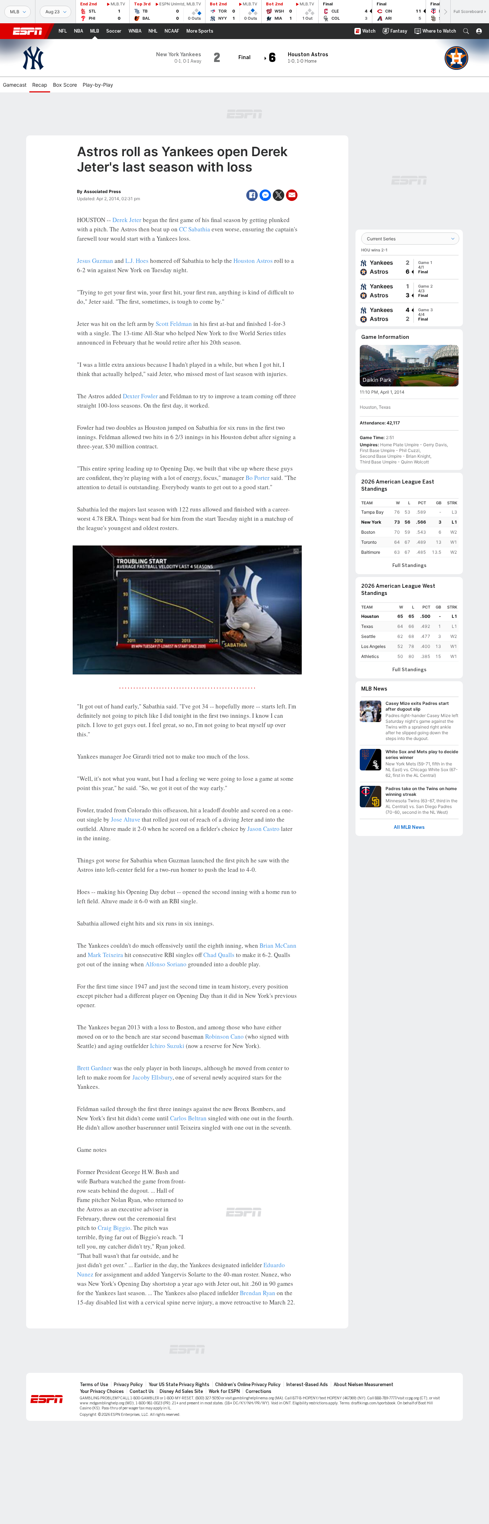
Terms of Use (94, 1384)
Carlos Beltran (188, 1118)
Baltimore (370, 552)
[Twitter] (278, 195)
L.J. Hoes (137, 260)
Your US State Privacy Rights (179, 1384)
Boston (368, 532)
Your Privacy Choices (102, 1391)
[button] (466, 31)
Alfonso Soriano (166, 964)
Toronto (369, 542)
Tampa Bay (372, 512)
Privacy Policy (128, 1384)
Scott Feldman (174, 323)
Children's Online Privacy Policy (248, 1384)
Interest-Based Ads (307, 1384)
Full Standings (409, 565)
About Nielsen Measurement (363, 1384)
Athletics (370, 656)
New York (371, 522)
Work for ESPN (224, 1391)
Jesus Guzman (95, 260)
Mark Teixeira (105, 955)
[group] (409, 267)
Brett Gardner (94, 1068)
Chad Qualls (218, 955)
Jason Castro (263, 829)
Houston (370, 616)
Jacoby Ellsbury (152, 1077)
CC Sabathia (194, 229)
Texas (367, 626)
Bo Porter (258, 477)
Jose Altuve (125, 819)
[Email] (291, 195)
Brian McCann (278, 945)
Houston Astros (253, 260)
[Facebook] (252, 195)
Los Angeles (373, 646)
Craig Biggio (114, 1227)
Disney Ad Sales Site (181, 1391)
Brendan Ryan (257, 1293)
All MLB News (409, 827)
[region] (409, 527)
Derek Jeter (126, 220)
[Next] (445, 11)
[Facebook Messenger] (265, 195)
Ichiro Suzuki (167, 1046)
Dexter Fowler (140, 396)
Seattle (368, 636)
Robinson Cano (224, 1036)
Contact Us (142, 1391)
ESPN (27, 31)
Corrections (258, 1391)
